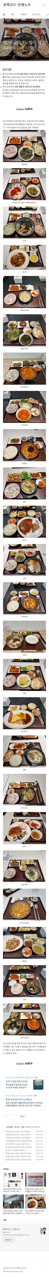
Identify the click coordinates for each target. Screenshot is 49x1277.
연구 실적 (36, 14)
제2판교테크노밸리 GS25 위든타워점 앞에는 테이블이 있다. (19, 1148)
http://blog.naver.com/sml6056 (19, 1096)
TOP (44, 1269)
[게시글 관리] (13, 1116)
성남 (22, 1127)
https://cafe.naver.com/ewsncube (18, 89)
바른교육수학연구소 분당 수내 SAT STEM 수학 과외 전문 (19, 1135)
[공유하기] (10, 1116)
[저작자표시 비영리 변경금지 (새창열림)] (30, 1117)
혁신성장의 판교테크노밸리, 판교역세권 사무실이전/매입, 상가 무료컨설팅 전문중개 (16, 1086)
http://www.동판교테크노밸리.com (19, 1077)
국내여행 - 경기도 (12, 1127)
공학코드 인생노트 (17, 5)
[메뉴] (44, 5)
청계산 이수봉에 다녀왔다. (15, 1150)
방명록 (23, 14)
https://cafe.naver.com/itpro (18, 76)
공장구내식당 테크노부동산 (19, 1099)
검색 (38, 5)
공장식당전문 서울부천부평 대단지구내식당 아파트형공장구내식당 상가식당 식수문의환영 (24, 1104)
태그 (13, 14)
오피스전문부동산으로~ (17, 1081)
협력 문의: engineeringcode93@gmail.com (16, 1233)
